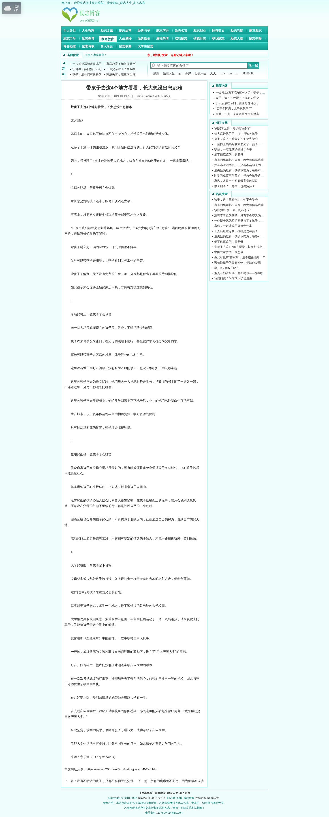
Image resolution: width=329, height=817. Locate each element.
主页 (87, 54)
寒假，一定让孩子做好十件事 (233, 149)
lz (237, 73)
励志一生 (200, 73)
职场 (83, 187)
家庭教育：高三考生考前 (122, 74)
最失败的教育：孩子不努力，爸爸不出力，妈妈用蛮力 (249, 170)
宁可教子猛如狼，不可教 (89, 69)
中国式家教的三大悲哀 (228, 252)
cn (230, 73)
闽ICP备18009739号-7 (151, 798)
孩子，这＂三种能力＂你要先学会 (237, 98)
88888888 (248, 73)
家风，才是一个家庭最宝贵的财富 (237, 114)
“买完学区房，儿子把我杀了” (234, 108)
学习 (152, 341)
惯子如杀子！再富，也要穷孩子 (234, 186)
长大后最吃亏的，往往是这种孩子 (237, 103)
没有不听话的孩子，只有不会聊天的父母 (105, 781)
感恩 (149, 327)
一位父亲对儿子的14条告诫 (123, 69)
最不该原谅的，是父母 (228, 154)
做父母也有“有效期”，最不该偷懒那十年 (239, 257)
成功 (74, 538)
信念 (136, 538)
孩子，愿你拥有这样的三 (89, 74)
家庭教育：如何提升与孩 (122, 63)
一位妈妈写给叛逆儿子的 (89, 63)
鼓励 (96, 506)
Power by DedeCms (207, 798)
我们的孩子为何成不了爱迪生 (233, 278)
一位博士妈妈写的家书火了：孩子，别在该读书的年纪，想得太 (256, 92)
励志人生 (169, 73)
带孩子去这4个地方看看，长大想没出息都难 (242, 247)
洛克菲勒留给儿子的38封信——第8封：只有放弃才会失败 (251, 273)
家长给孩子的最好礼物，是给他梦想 (237, 262)
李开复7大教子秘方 (226, 268)
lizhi (222, 73)
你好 (188, 73)
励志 (156, 73)
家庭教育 (98, 54)
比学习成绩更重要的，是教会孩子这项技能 (241, 175)
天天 (213, 73)
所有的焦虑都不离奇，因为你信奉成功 (177, 781)
